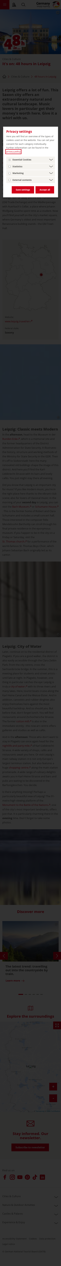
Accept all (45, 189)
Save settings (23, 189)
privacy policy (13, 151)
